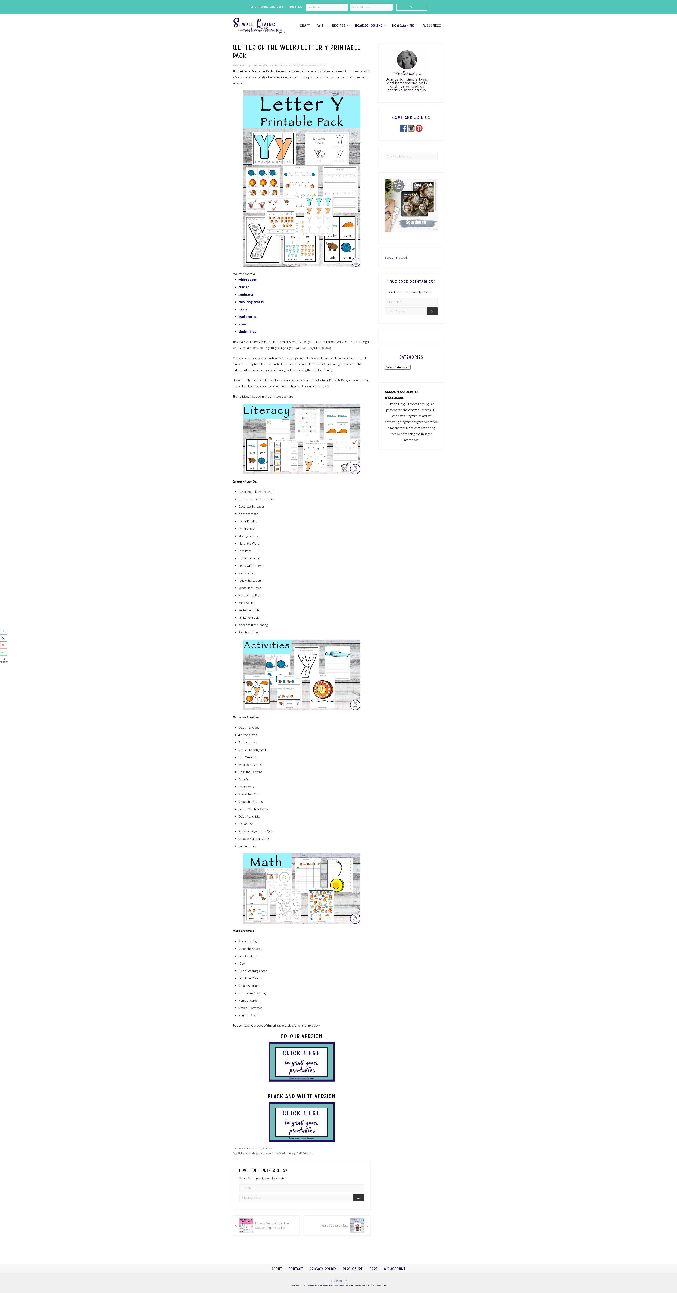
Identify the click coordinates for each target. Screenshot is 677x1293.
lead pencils (247, 317)
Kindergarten (256, 1153)
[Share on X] (3, 638)
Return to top (338, 1280)
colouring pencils (251, 302)
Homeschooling (252, 1148)
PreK (299, 1153)
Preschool (308, 1153)
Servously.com (371, 1285)
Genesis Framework (322, 1285)
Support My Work (396, 257)
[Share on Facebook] (3, 631)
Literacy (291, 1153)
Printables (268, 1148)
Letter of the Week (274, 1153)
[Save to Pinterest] (3, 645)
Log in (385, 1285)
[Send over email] (3, 652)
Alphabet (243, 1153)
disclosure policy (314, 65)
